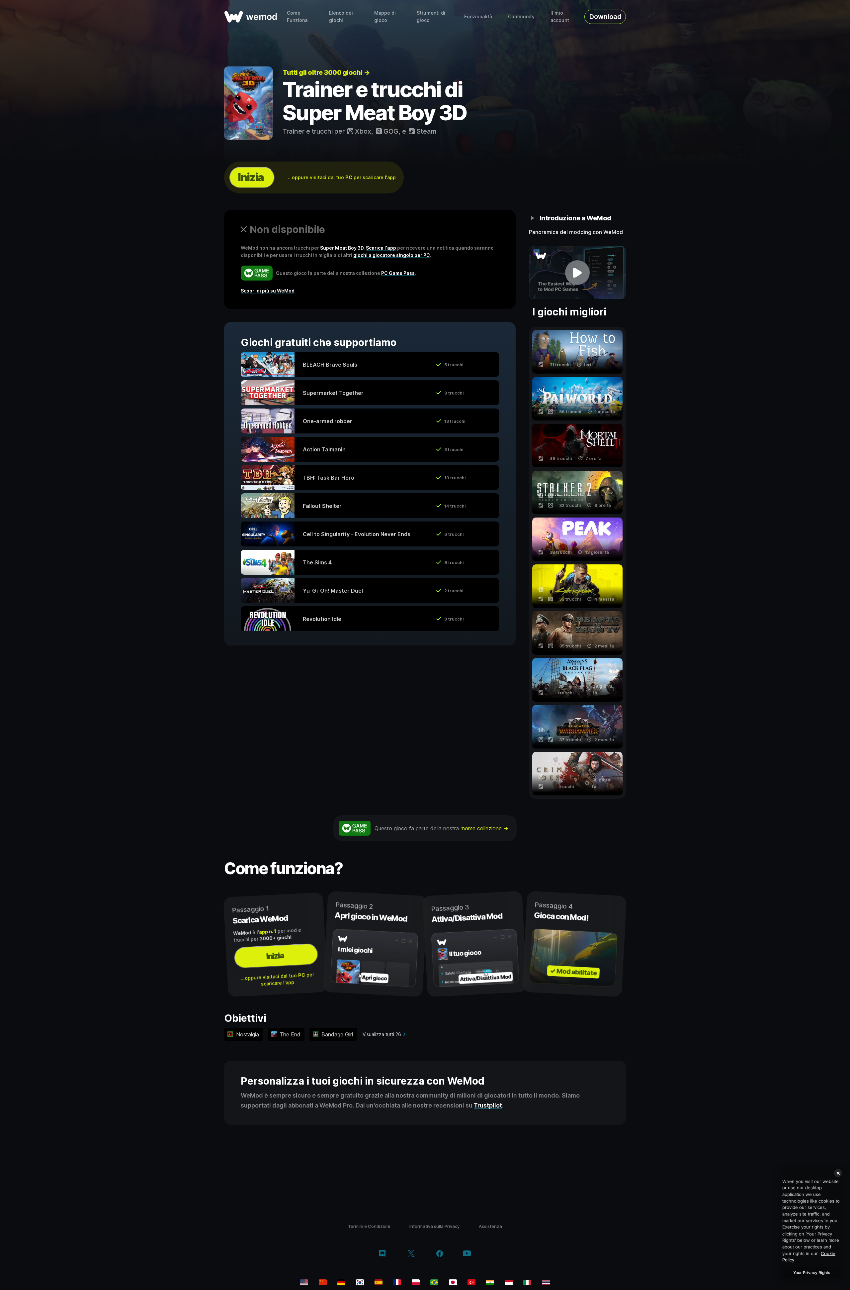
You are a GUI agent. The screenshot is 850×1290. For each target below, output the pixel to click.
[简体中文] (323, 1282)
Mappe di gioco (385, 16)
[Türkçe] (471, 1282)
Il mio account (560, 16)
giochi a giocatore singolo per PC (391, 255)
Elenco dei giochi (341, 16)
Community (521, 16)
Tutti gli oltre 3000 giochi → (326, 72)
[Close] (838, 1173)
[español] (378, 1282)
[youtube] (467, 1253)
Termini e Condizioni (369, 1226)
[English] (304, 1282)
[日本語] (453, 1282)
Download (605, 17)
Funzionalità (478, 16)
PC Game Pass (398, 273)
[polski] (416, 1282)
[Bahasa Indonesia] (509, 1282)
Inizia (250, 177)
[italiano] (527, 1282)
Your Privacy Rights (811, 1272)
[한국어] (360, 1282)
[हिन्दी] (490, 1282)
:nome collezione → (485, 828)
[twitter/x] (410, 1254)
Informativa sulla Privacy (434, 1226)
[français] (397, 1282)
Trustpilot (488, 1105)
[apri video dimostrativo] (577, 272)
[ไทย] (546, 1282)
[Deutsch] (341, 1282)
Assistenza (490, 1226)
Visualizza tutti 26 (382, 1034)
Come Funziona (297, 16)
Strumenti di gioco (431, 16)
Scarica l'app (381, 248)
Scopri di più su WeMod (268, 290)
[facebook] (439, 1254)
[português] (434, 1282)
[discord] (382, 1254)
